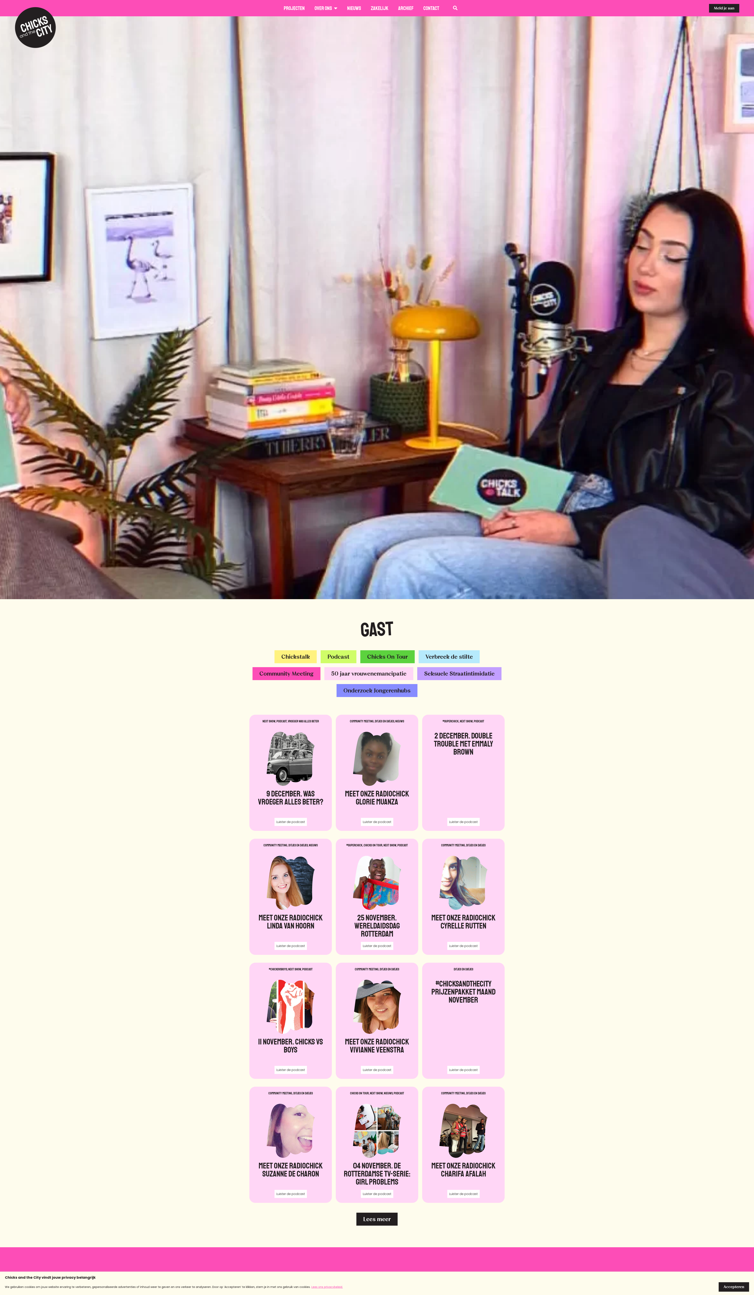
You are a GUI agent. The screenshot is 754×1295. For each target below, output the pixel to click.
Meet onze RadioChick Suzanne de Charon (291, 1170)
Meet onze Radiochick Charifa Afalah (463, 1170)
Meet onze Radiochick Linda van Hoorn (291, 922)
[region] (377, 1283)
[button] (377, 1219)
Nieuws (354, 8)
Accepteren (734, 1287)
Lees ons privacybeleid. (327, 1287)
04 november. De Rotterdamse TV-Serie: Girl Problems (377, 1174)
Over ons (323, 8)
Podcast (281, 721)
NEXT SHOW (269, 721)
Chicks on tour (373, 845)
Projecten (294, 8)
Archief (406, 8)
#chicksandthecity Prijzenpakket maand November (463, 992)
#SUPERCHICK (451, 721)
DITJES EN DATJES (384, 721)
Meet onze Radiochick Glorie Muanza (377, 798)
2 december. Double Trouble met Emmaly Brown (463, 744)
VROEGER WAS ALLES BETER (303, 721)
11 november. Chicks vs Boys (290, 1046)
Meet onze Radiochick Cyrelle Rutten (463, 922)
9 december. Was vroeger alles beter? (290, 798)
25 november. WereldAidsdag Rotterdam (377, 926)
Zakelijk (379, 8)
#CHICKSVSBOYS (278, 969)
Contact (431, 8)
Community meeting (362, 721)
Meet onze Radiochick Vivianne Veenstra (377, 1046)
